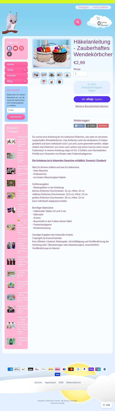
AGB (61, 382)
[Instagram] (21, 48)
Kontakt (11, 75)
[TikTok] (9, 54)
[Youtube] (15, 48)
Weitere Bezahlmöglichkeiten (91, 106)
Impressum (50, 382)
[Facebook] (9, 48)
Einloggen (83, 7)
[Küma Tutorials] (11, 22)
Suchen (38, 382)
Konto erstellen (100, 7)
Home (10, 64)
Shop (17, 70)
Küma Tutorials (55, 401)
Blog (17, 82)
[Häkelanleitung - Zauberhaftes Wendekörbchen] (36, 75)
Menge (77, 69)
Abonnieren (16, 117)
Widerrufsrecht (73, 382)
